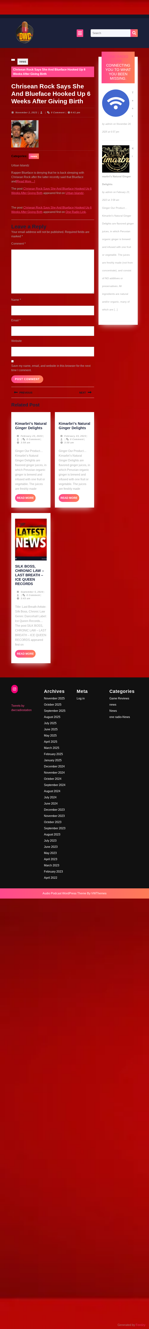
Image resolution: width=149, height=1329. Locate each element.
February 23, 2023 (32, 436)
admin (108, 123)
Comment (18, 243)
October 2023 (52, 822)
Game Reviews (119, 698)
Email (16, 320)
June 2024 (51, 803)
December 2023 (54, 809)
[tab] (80, 33)
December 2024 (54, 766)
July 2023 (50, 840)
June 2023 (51, 846)
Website (16, 340)
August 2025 (52, 717)
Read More (26, 499)
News (113, 710)
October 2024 (52, 778)
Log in (81, 698)
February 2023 (53, 871)
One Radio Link (76, 211)
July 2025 (50, 723)
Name (16, 299)
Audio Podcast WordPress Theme (64, 893)
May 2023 (50, 853)
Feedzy (140, 1324)
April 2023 (50, 859)
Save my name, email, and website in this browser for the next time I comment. (50, 368)
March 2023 (51, 865)
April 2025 (50, 741)
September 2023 (54, 828)
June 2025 (51, 729)
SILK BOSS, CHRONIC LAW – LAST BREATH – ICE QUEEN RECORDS (29, 575)
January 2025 (53, 760)
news (22, 61)
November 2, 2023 (26, 112)
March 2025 (51, 747)
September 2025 (54, 710)
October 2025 (52, 704)
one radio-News (119, 717)
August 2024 (52, 791)
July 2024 (50, 797)
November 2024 (54, 772)
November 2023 (54, 815)
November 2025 (54, 698)
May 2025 (50, 735)
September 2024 (54, 785)
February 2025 (53, 754)
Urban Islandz (75, 193)
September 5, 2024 (32, 592)
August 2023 (52, 834)
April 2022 (50, 877)
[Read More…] (25, 181)
